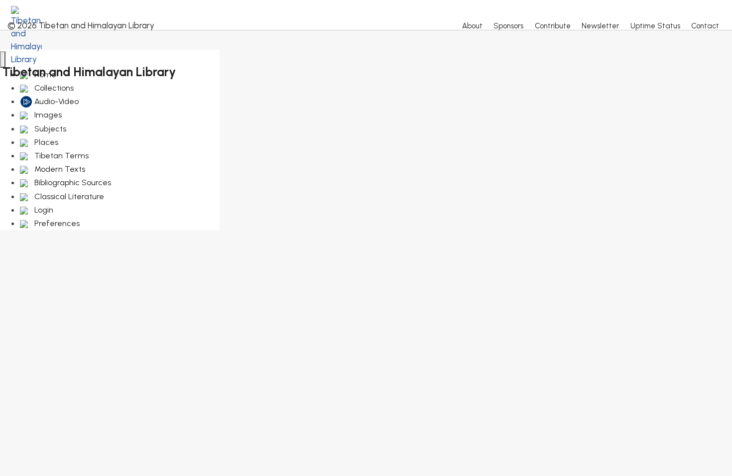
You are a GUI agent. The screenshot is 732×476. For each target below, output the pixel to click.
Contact (705, 25)
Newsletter (600, 25)
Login (42, 210)
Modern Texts (58, 169)
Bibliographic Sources (71, 182)
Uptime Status (655, 25)
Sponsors (508, 25)
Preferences (56, 223)
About (472, 25)
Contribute (553, 25)
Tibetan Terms (60, 155)
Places (45, 142)
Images (47, 114)
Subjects (49, 128)
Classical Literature (68, 196)
